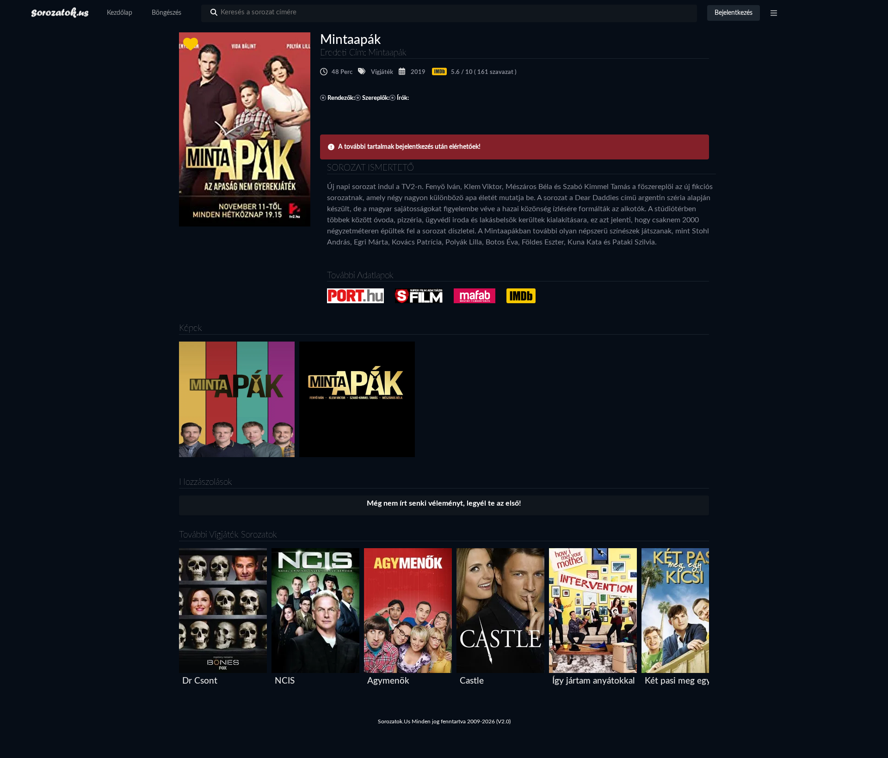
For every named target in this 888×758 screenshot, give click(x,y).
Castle (472, 681)
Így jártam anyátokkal (593, 681)
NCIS (285, 681)
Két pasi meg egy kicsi (687, 681)
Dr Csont (199, 681)
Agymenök (388, 681)
